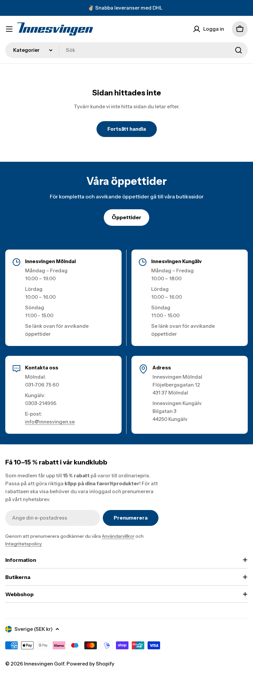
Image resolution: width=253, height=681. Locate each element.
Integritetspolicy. (23, 544)
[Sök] (238, 50)
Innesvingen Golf (44, 664)
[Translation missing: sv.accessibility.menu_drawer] (9, 29)
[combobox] (126, 50)
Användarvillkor (118, 536)
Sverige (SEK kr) (33, 629)
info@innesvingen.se (50, 422)
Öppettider (126, 217)
